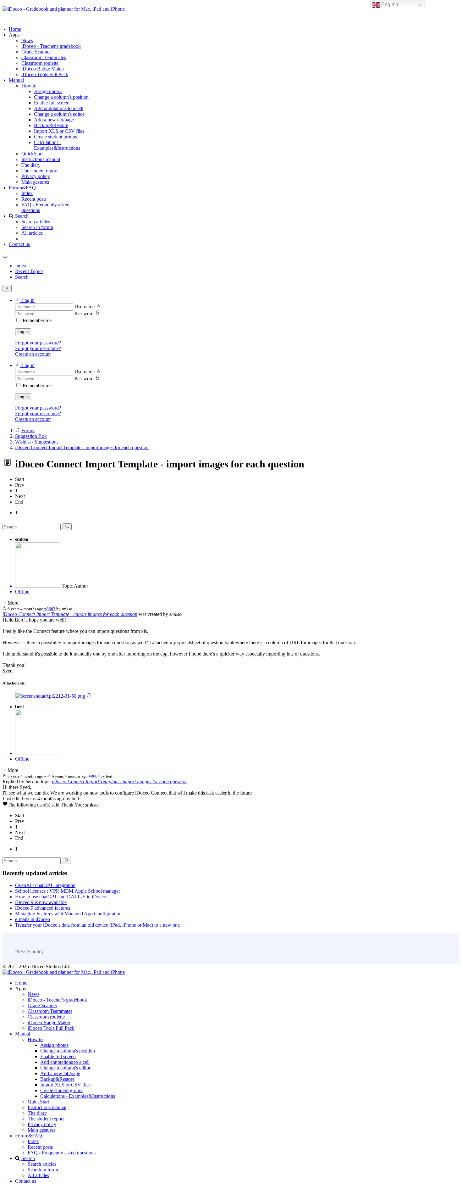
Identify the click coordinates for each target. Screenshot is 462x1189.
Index (27, 193)
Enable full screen (51, 102)
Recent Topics (29, 271)
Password (84, 313)
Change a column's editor (59, 114)
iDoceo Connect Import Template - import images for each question (70, 614)
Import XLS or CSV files (59, 131)
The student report (39, 170)
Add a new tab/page (54, 119)
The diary (31, 165)
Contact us (19, 244)
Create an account (33, 354)
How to (28, 85)
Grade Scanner (36, 51)
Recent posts (34, 199)
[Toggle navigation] (5, 257)
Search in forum (37, 227)
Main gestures (35, 182)
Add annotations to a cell (58, 108)
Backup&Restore (51, 125)
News (27, 40)
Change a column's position (61, 97)
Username (84, 306)
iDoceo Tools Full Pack (44, 74)
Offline (22, 591)
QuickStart (32, 153)
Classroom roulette (39, 63)
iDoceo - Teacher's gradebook (51, 46)
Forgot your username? (38, 348)
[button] (25, 300)
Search (22, 216)
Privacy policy (35, 176)
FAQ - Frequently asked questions (62, 1152)
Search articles (35, 221)
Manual (16, 80)
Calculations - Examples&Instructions (57, 145)
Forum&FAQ (22, 187)
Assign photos (48, 91)
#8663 (49, 608)
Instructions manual (40, 159)
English (389, 4)
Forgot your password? (38, 342)
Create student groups (55, 136)
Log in (23, 331)
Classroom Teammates (43, 57)
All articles (32, 233)
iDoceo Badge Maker (42, 68)
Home (15, 29)
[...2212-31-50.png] (50, 696)
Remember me (37, 320)
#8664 (94, 776)
